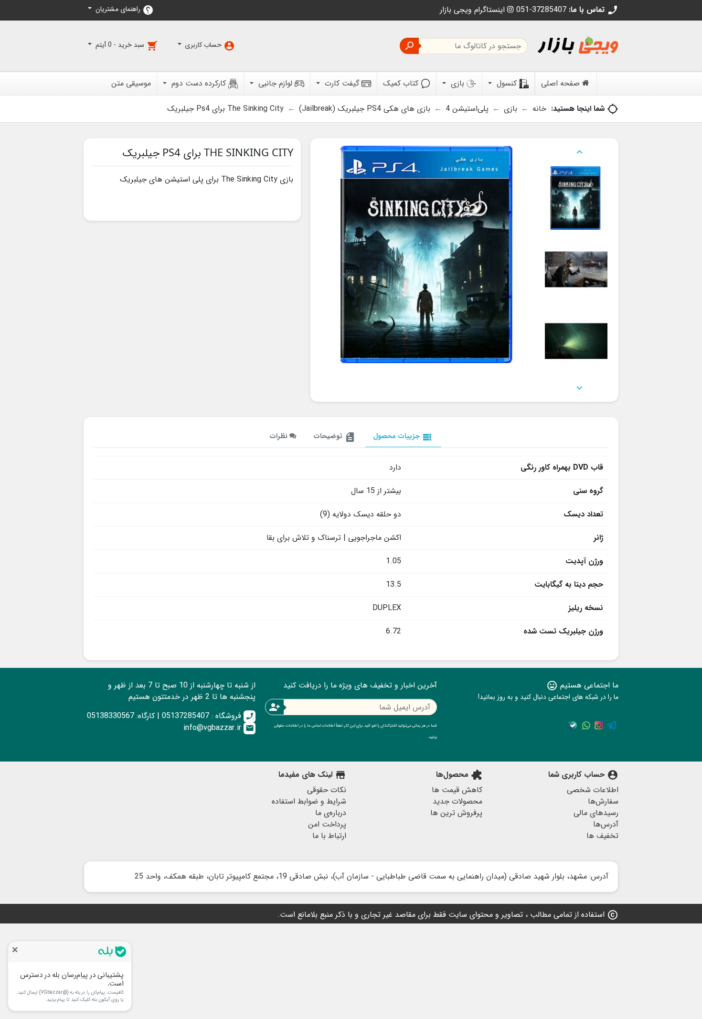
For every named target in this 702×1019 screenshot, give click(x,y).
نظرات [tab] (279, 436)
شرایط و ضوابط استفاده (309, 801)
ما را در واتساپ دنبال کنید (586, 725)
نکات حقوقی (326, 790)
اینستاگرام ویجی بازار (473, 10)
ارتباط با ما (329, 836)
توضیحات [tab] (334, 437)
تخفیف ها (602, 836)
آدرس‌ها (605, 824)
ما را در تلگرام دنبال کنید (611, 725)
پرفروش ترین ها (456, 813)
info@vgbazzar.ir (218, 728)
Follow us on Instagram (599, 725)
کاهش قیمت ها (457, 790)
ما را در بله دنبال (573, 725)
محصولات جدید (457, 801)
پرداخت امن (327, 824)
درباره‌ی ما (330, 813)
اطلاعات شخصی (592, 790)
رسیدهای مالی (596, 813)
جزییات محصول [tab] (403, 437)
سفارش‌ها (603, 801)
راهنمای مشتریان (124, 10)
